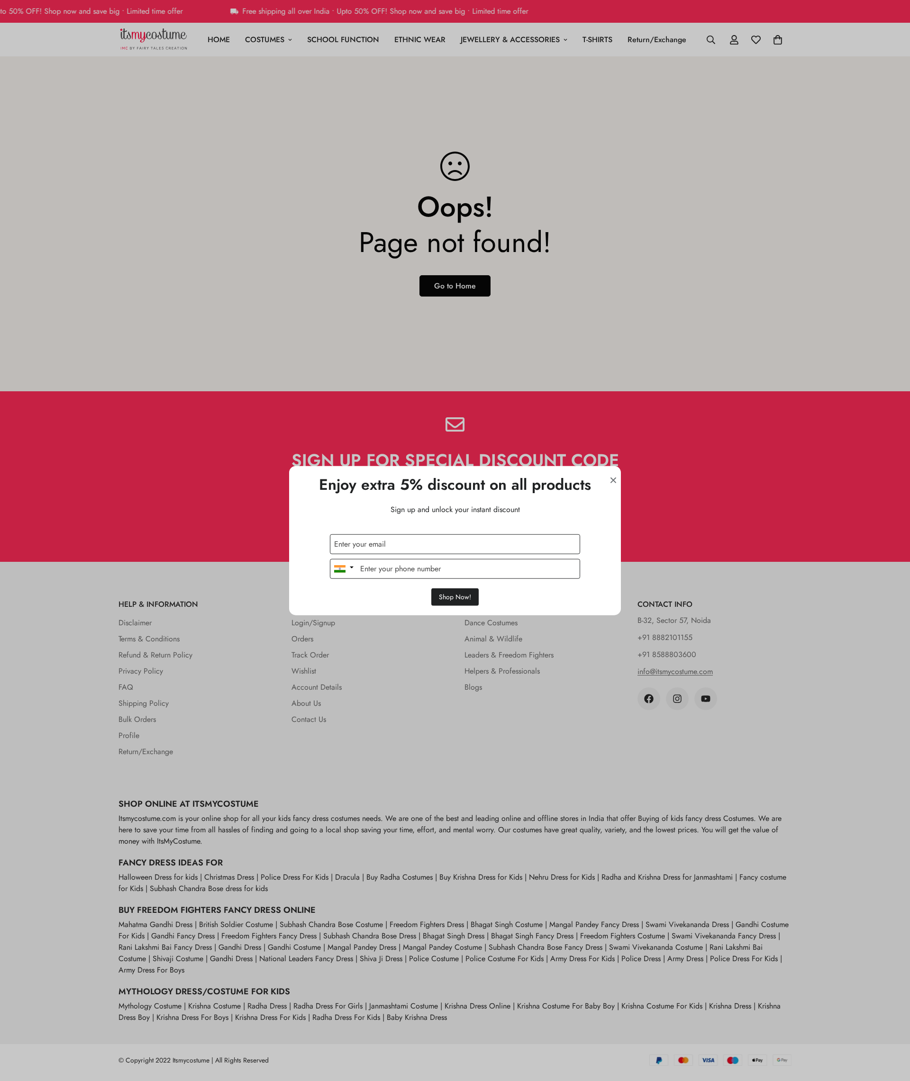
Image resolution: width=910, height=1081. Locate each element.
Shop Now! (455, 596)
